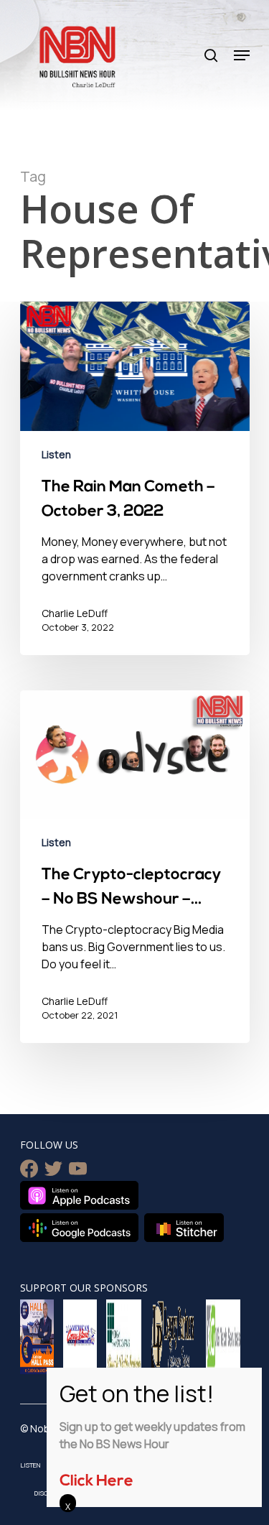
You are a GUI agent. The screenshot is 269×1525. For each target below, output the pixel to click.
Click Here (96, 1481)
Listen (56, 454)
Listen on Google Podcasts (79, 1227)
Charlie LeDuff (75, 613)
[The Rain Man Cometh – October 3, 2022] (135, 478)
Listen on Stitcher (184, 1227)
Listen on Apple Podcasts (79, 1195)
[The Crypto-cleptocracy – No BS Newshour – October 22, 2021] (135, 867)
